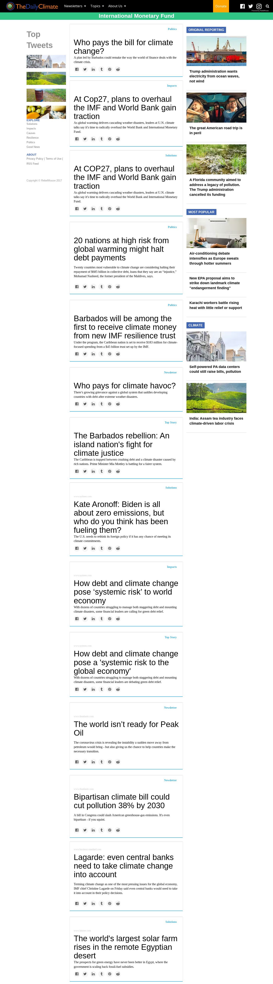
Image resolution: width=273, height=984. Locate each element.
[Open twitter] (250, 6)
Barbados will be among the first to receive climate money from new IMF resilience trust (125, 327)
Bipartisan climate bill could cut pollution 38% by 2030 (122, 801)
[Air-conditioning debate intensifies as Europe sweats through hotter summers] (216, 233)
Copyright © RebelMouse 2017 (44, 180)
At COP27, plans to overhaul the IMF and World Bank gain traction (125, 177)
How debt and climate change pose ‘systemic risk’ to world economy (126, 592)
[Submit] (267, 6)
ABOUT (32, 154)
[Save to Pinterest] (110, 69)
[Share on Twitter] (85, 69)
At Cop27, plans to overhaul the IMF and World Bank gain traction (125, 108)
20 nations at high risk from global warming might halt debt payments (121, 249)
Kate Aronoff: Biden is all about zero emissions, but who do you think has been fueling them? (121, 517)
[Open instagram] (258, 6)
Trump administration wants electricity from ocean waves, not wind (214, 76)
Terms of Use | (54, 158)
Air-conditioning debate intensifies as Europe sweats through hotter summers (214, 258)
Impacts (172, 85)
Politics (172, 29)
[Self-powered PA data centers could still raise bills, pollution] (46, 61)
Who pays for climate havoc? (125, 385)
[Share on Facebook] (77, 69)
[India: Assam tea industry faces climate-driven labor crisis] (46, 78)
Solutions (171, 155)
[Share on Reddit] (118, 69)
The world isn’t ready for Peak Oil (126, 728)
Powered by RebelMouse (260, 11)
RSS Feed (33, 163)
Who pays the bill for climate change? (123, 46)
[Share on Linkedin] (93, 69)
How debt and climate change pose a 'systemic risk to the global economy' (126, 662)
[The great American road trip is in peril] (216, 107)
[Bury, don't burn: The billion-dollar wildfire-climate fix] (46, 95)
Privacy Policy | (36, 158)
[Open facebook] (242, 6)
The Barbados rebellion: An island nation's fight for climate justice (121, 444)
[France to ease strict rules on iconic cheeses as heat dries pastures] (46, 112)
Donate (221, 6)
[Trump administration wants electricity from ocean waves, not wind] (216, 51)
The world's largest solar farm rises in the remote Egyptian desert (125, 947)
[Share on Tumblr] (101, 69)
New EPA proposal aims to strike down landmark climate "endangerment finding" (214, 283)
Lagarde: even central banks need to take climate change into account (124, 866)
